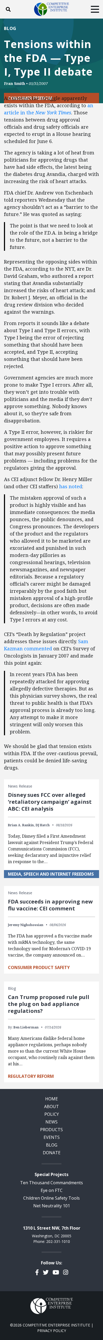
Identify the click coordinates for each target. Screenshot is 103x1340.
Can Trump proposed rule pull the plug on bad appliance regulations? (48, 1003)
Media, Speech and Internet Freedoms (51, 874)
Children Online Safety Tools (51, 1198)
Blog (10, 28)
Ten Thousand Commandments (51, 1183)
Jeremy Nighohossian (25, 925)
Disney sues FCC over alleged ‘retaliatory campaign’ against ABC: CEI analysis (50, 801)
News (51, 1122)
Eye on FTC (52, 1190)
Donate (51, 1153)
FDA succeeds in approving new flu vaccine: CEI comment (50, 905)
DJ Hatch (43, 825)
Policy (51, 1114)
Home (51, 1099)
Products (51, 1129)
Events (52, 1137)
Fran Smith (14, 83)
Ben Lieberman (26, 1027)
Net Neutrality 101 (51, 1206)
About (51, 1106)
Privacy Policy (51, 1330)
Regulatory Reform (31, 1076)
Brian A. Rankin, (21, 825)
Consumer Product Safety (39, 967)
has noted (70, 486)
